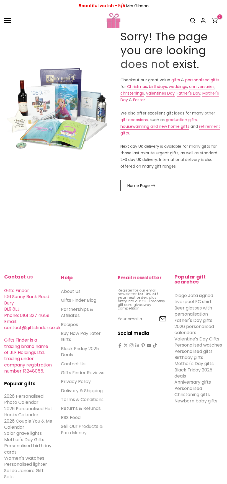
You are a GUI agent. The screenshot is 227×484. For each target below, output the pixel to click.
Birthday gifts (188, 357)
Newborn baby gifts (195, 401)
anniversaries (202, 86)
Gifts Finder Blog (78, 300)
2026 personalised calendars (194, 329)
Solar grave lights (23, 433)
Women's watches (24, 458)
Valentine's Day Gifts (196, 339)
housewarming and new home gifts (154, 126)
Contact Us (73, 364)
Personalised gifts (193, 351)
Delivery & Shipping (82, 390)
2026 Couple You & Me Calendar (28, 424)
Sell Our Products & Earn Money (82, 429)
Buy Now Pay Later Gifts (81, 336)
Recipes (69, 324)
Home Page (138, 185)
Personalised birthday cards (27, 449)
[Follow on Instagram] (131, 345)
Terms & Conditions (82, 399)
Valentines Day (160, 93)
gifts (176, 80)
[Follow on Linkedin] (137, 345)
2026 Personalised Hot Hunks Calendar (28, 411)
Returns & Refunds (81, 408)
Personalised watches (198, 345)
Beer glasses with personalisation (193, 311)
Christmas (137, 86)
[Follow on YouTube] (149, 345)
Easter (139, 100)
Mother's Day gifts (194, 363)
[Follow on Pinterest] (143, 345)
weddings (178, 86)
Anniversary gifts (192, 382)
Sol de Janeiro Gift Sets (24, 473)
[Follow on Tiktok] (155, 345)
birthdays (158, 86)
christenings (132, 93)
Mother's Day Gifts (24, 439)
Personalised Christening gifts (192, 391)
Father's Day (188, 93)
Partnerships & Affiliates (77, 312)
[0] (214, 20)
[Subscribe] (156, 319)
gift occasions (134, 120)
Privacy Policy (76, 381)
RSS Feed (71, 417)
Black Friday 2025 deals (193, 373)
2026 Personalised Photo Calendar (23, 399)
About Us (71, 291)
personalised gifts (202, 80)
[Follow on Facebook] (120, 345)
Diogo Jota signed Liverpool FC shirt (193, 298)
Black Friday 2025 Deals (80, 351)
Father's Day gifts (193, 320)
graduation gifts (181, 120)
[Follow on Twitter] (125, 345)
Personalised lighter (25, 464)
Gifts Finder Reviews (82, 372)
